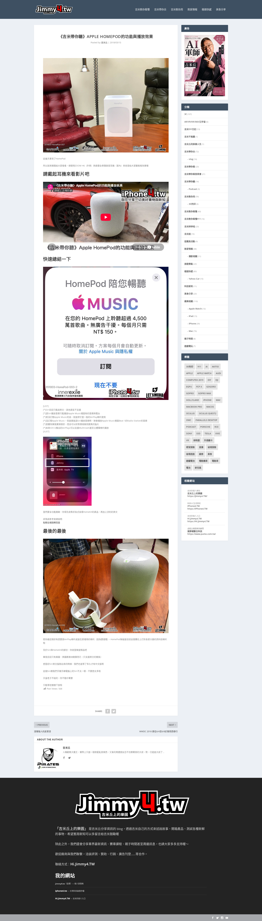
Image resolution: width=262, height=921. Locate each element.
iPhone (192, 323)
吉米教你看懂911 (192, 218)
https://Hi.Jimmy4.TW (198, 521)
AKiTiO (215, 366)
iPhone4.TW (193, 506)
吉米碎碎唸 (189, 226)
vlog (191, 159)
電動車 (215, 460)
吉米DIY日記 (190, 129)
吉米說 (187, 233)
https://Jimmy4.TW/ (197, 496)
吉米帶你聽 (189, 181)
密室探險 (190, 447)
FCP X (199, 386)
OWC (188, 420)
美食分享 (221, 9)
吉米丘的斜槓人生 (192, 144)
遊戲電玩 (188, 346)
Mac (191, 331)
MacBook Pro (194, 406)
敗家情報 (192, 9)
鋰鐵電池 (190, 460)
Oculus (190, 413)
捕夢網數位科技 (194, 531)
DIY (209, 379)
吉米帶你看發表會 (192, 174)
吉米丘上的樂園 (194, 493)
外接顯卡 (208, 440)
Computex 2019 (194, 379)
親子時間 (188, 338)
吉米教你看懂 (142, 9)
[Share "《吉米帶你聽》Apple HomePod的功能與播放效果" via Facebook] (108, 711)
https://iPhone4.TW (197, 508)
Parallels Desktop (206, 420)
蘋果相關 (188, 301)
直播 (201, 447)
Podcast (193, 189)
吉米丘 (104, 42)
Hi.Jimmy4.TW (194, 518)
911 (199, 366)
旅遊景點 (188, 263)
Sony (189, 433)
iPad (191, 316)
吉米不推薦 (189, 136)
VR (187, 440)
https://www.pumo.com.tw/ (201, 533)
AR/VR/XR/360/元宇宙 (195, 121)
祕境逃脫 (190, 454)
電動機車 (203, 460)
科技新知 (188, 286)
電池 (188, 467)
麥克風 (198, 467)
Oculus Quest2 (207, 413)
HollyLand (192, 400)
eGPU (189, 386)
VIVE (217, 433)
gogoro (211, 386)
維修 (201, 454)
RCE (216, 426)
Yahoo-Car (194, 278)
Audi (218, 373)
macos (210, 406)
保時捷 (196, 440)
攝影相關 (193, 256)
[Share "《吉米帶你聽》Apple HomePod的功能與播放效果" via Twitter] (114, 711)
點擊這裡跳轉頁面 (51, 522)
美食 (210, 454)
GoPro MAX (204, 393)
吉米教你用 (177, 9)
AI (207, 366)
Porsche (205, 426)
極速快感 (207, 9)
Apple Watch (195, 308)
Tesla (208, 433)
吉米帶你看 (189, 166)
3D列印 (192, 203)
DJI (216, 379)
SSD (198, 433)
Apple (189, 373)
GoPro (190, 393)
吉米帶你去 (160, 9)
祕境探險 (212, 447)
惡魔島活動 (189, 241)
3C (185, 114)
